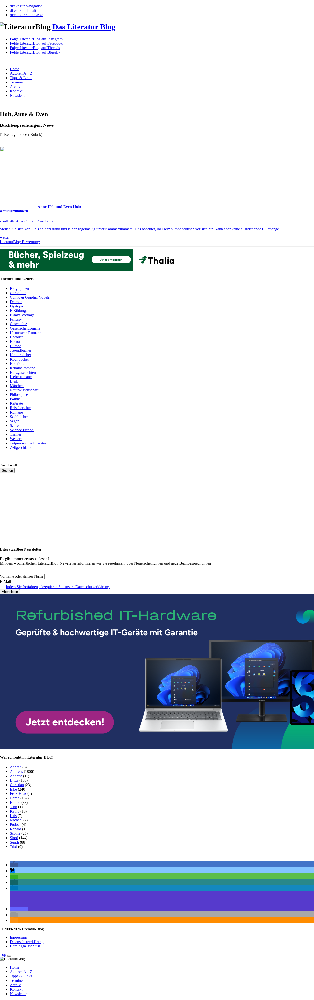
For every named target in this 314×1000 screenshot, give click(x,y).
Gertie (14, 798)
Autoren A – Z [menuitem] (21, 972)
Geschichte (18, 324)
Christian (17, 785)
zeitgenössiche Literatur (28, 443)
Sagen (14, 421)
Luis (13, 816)
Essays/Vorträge (22, 315)
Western (16, 439)
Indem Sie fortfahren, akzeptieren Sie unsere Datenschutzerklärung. (58, 587)
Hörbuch (17, 337)
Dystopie (17, 306)
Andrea (15, 767)
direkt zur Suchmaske (26, 15)
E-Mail (5, 581)
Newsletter (18, 95)
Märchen (17, 386)
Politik (15, 399)
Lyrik (14, 381)
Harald (15, 802)
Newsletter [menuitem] (18, 994)
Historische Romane (25, 333)
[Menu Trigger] (9, 956)
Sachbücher (19, 417)
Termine (16, 82)
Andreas (16, 771)
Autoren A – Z (21, 73)
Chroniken (18, 293)
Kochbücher (19, 359)
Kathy (14, 811)
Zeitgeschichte (21, 447)
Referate (16, 403)
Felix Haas (18, 794)
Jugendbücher (20, 350)
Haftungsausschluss (25, 946)
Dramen (16, 302)
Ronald (15, 829)
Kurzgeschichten (23, 372)
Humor (15, 346)
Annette (16, 776)
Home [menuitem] (14, 967)
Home (14, 69)
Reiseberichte (20, 408)
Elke (13, 789)
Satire (14, 425)
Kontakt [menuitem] (16, 989)
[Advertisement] (147, 507)
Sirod (14, 838)
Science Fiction (22, 430)
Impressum (18, 937)
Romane (16, 412)
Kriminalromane (22, 368)
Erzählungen (19, 310)
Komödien (18, 363)
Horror (15, 341)
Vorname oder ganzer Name (21, 576)
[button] (14, 865)
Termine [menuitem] (16, 980)
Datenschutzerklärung (27, 942)
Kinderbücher (20, 355)
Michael (16, 820)
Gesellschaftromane (25, 328)
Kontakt (16, 91)
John (13, 807)
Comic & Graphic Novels (30, 297)
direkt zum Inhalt (23, 10)
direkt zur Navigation (26, 6)
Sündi (14, 842)
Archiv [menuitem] (15, 985)
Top (3, 954)
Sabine (15, 833)
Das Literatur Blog (83, 26)
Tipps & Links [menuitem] (21, 976)
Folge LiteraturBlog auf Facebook (36, 43)
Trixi (13, 847)
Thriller (15, 434)
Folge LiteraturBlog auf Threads (35, 48)
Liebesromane (21, 377)
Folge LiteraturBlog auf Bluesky (35, 52)
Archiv (15, 86)
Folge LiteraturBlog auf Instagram (36, 39)
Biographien (19, 288)
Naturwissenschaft (24, 390)
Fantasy (16, 319)
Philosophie (19, 394)
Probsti (15, 824)
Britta (14, 780)
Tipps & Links (21, 78)
